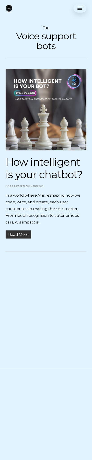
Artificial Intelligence (18, 185)
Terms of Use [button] (46, 402)
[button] (79, 8)
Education (37, 185)
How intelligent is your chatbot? (44, 168)
